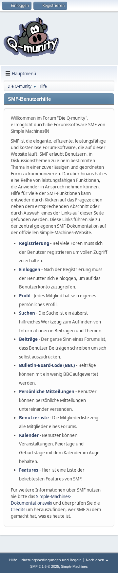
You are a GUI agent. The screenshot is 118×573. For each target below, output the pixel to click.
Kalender (29, 435)
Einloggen (29, 269)
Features (28, 470)
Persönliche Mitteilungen (46, 391)
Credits (18, 509)
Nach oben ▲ (97, 559)
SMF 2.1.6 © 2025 (44, 566)
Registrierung (34, 243)
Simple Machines (74, 566)
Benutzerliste (34, 418)
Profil (24, 296)
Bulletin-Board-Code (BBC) (47, 365)
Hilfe (13, 559)
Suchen (27, 313)
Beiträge (28, 339)
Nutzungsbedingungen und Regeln (51, 559)
